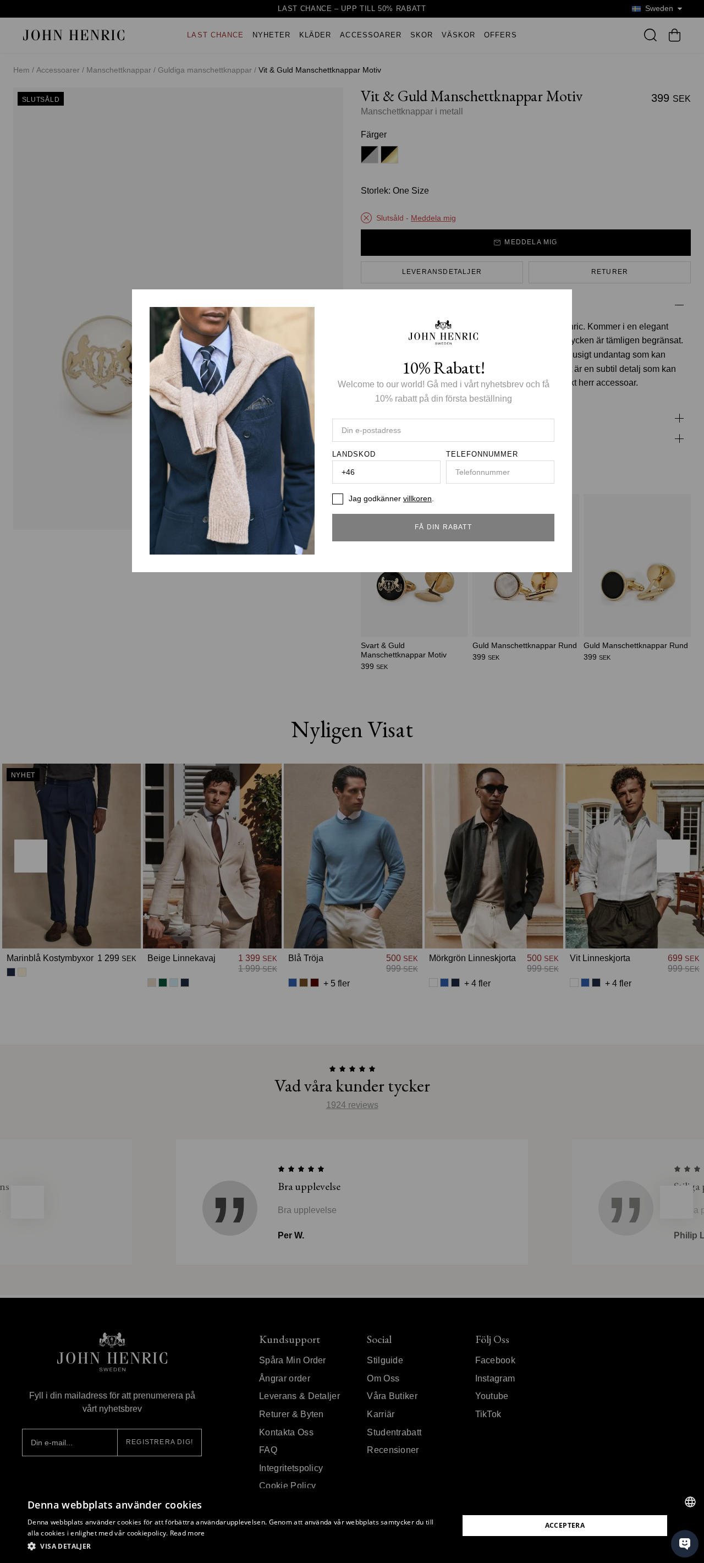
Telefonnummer (482, 454)
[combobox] (690, 1501)
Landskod (354, 454)
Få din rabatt (443, 527)
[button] (237, 1546)
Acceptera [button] (565, 1525)
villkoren (417, 498)
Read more (187, 1533)
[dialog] (352, 1525)
